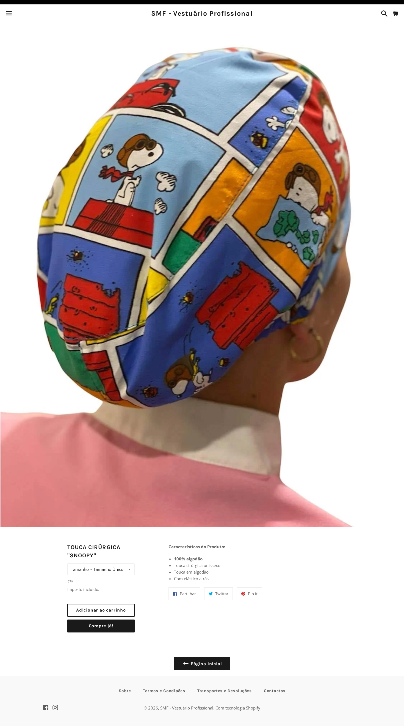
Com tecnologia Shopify (237, 708)
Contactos (275, 690)
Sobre (125, 690)
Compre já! (101, 625)
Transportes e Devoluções (224, 690)
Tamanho (80, 569)
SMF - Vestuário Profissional (202, 13)
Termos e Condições (164, 690)
